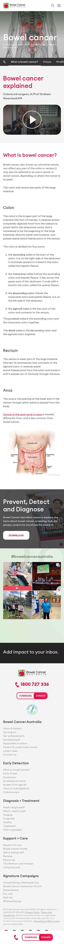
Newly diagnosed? (14, 807)
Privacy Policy (32, 912)
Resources (9, 859)
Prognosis (9, 818)
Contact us (9, 754)
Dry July (8, 893)
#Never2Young (12, 901)
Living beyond (11, 867)
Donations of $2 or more (46, 921)
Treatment (9, 825)
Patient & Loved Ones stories (20, 747)
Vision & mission (12, 728)
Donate (45, 937)
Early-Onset (10, 773)
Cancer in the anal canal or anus (22, 414)
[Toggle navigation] (59, 6)
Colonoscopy (11, 792)
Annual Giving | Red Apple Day (21, 882)
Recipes (7, 856)
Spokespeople (11, 739)
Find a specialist (12, 829)
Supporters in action (15, 743)
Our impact (9, 732)
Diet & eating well (13, 852)
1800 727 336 (34, 684)
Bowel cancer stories (15, 848)
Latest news (10, 750)
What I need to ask (14, 811)
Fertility (7, 822)
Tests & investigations (16, 788)
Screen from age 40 (15, 784)
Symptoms (9, 777)
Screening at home (14, 780)
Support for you (12, 844)
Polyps (47, 61)
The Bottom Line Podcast (18, 863)
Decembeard (10, 889)
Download (16, 535)
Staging (7, 814)
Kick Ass (8, 897)
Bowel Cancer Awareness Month (22, 886)
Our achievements (14, 735)
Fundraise (31, 937)
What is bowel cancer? (24, 61)
